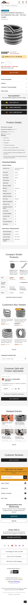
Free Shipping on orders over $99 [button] (14, 551)
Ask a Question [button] (14, 398)
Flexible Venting (14, 5)
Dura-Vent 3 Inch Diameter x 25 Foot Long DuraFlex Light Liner (7, 320)
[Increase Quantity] (10, 62)
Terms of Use (10, 594)
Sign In (14, 521)
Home (2, 5)
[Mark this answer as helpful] (15, 388)
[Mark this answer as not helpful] (18, 388)
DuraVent (10, 127)
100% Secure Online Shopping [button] (14, 561)
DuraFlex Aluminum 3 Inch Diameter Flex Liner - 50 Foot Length (14, 272)
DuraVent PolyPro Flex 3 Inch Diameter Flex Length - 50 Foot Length (21, 341)
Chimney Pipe (7, 5)
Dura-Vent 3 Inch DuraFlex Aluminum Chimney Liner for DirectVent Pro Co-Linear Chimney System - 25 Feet (21, 321)
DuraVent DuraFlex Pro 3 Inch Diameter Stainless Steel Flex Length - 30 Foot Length (7, 341)
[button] (14, 107)
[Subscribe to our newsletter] (25, 477)
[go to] (7, 312)
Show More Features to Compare (14, 297)
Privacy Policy (17, 594)
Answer (6, 388)
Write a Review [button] (4, 19)
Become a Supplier (14, 537)
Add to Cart (14, 72)
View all (14, 349)
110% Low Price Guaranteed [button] (14, 556)
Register (14, 516)
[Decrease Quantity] (7, 62)
